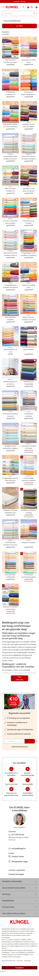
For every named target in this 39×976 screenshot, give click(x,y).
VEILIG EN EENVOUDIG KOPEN (13, 888)
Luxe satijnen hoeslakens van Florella (28, 447)
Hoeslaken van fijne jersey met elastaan (29, 190)
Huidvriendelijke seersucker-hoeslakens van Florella (28, 479)
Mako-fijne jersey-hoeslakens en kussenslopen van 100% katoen (10, 190)
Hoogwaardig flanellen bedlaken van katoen (10, 157)
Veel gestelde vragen (19, 861)
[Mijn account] (23, 7)
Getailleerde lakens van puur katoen (10, 383)
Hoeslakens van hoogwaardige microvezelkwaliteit (29, 383)
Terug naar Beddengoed (12, 21)
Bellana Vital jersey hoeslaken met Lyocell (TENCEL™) (28, 318)
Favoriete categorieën (12, 882)
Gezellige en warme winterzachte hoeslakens (10, 447)
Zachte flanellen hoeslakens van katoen (10, 544)
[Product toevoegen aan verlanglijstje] (16, 38)
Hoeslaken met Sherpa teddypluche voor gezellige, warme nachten (10, 511)
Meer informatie (19, 678)
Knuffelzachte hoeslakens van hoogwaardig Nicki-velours (10, 93)
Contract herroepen (16, 874)
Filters (21, 26)
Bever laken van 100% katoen (29, 61)
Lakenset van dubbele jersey (28, 286)
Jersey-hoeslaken (28, 349)
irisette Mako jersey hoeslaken (28, 222)
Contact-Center (17, 856)
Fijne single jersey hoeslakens (10, 318)
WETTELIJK (6, 894)
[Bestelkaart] (32, 7)
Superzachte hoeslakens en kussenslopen (10, 608)
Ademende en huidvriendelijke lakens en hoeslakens (28, 93)
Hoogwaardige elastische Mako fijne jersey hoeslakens (10, 479)
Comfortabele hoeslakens (28, 415)
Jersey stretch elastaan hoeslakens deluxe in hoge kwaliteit (10, 254)
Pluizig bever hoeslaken (29, 542)
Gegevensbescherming (20, 746)
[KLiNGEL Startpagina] (12, 7)
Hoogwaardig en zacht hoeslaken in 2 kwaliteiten (29, 254)
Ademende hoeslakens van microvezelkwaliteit (10, 125)
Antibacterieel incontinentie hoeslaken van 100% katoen (28, 576)
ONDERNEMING (8, 901)
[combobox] (19, 13)
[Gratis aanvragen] (30, 741)
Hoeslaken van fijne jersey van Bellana (29, 125)
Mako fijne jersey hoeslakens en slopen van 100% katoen (10, 61)
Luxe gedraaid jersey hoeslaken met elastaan (10, 286)
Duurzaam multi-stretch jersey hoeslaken (10, 222)
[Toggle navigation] (3, 7)
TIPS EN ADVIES (8, 907)
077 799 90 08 (17, 835)
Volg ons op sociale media (13, 914)
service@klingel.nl (18, 848)
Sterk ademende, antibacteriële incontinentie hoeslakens (10, 576)
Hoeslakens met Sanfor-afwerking (28, 511)
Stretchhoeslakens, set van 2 (10, 350)
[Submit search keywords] (34, 13)
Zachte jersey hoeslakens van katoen (10, 415)
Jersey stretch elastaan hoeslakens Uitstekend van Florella (29, 157)
